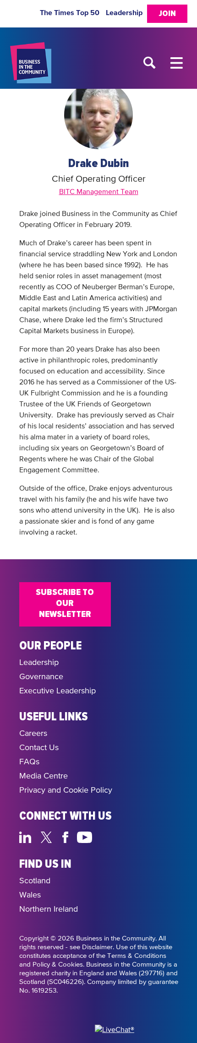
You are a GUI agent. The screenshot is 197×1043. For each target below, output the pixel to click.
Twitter (49, 836)
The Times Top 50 (69, 12)
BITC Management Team (98, 192)
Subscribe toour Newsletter (65, 603)
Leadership (124, 12)
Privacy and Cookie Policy (65, 790)
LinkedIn (27, 836)
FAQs (29, 762)
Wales (30, 895)
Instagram (106, 836)
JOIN (167, 14)
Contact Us (39, 748)
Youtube (85, 836)
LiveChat (128, 836)
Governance (41, 677)
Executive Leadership (57, 691)
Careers (33, 734)
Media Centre (43, 776)
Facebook (66, 836)
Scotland (34, 881)
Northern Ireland (48, 909)
